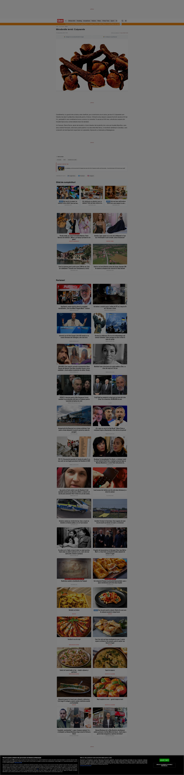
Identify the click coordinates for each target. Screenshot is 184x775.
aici (37, 768)
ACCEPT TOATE (164, 760)
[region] (92, 765)
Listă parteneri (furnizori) (85, 765)
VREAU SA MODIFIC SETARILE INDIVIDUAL (164, 765)
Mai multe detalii (18, 762)
